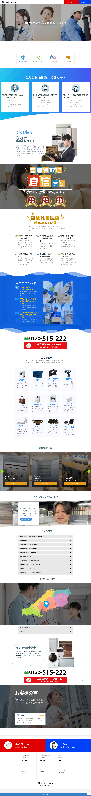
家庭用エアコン (24, 771)
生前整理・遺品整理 (61, 762)
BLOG (51, 791)
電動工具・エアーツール (44, 762)
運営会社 (63, 791)
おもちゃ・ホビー (24, 773)
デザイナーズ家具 (24, 769)
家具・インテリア (24, 762)
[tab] (45, 536)
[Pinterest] (45, 785)
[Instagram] (40, 785)
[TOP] (45, 737)
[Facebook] (43, 785)
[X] (42, 785)
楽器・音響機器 (24, 764)
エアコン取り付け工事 (61, 764)
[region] (45, 59)
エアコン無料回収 (61, 772)
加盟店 (47, 791)
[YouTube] (47, 785)
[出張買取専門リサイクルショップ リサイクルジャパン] (9, 2)
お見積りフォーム (36, 791)
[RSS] (50, 785)
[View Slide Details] (45, 338)
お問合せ (42, 791)
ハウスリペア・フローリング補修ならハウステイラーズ (63, 770)
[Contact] (48, 785)
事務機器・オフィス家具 (44, 767)
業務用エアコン (42, 764)
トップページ (28, 791)
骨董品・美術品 (42, 760)
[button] (23, 58)
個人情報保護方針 (57, 791)
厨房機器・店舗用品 (43, 769)
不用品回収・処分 (61, 760)
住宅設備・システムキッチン (44, 771)
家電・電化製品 (24, 760)
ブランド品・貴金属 (25, 767)
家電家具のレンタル (61, 767)
